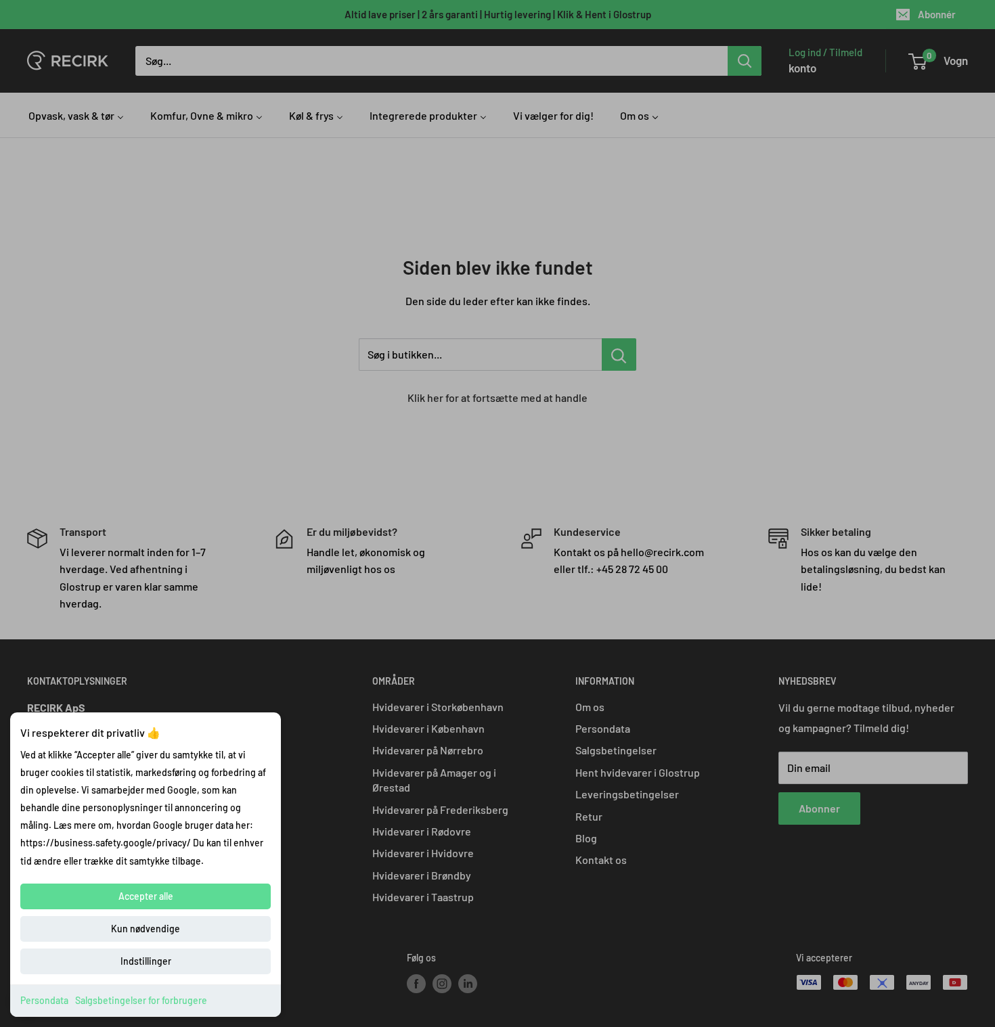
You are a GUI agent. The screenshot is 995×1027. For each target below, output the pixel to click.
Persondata (44, 1000)
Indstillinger (145, 961)
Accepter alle (145, 896)
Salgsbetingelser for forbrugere (141, 1000)
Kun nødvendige (145, 928)
